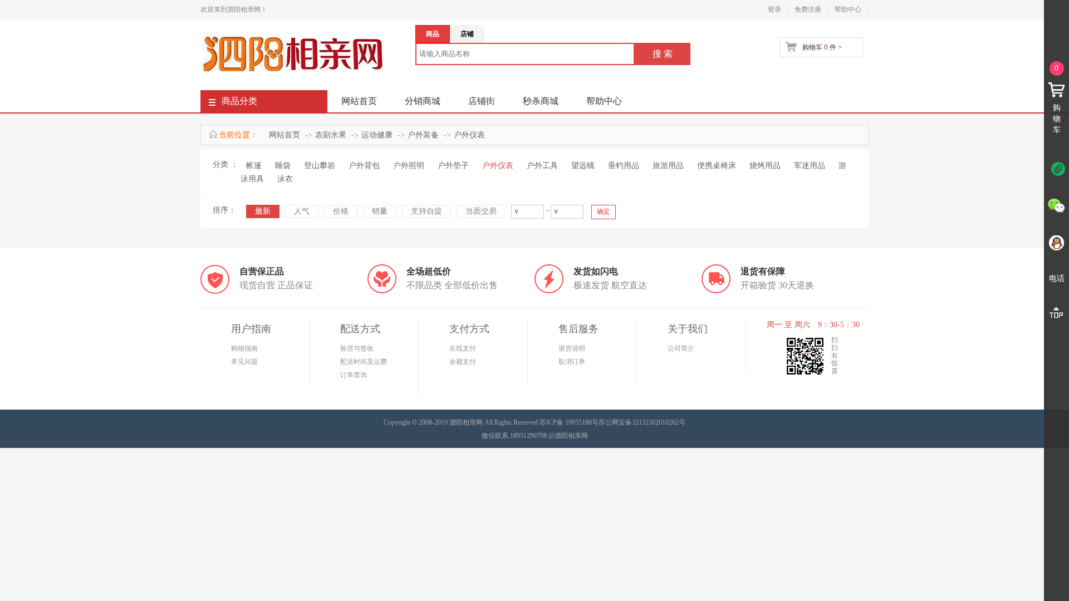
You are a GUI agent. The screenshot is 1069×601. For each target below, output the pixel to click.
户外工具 (542, 165)
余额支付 (462, 362)
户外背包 (364, 165)
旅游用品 (668, 165)
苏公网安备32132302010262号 (642, 422)
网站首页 (359, 101)
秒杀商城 (540, 101)
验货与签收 (357, 348)
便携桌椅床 (716, 165)
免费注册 (808, 9)
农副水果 (330, 135)
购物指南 (244, 348)
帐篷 (254, 165)
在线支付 (462, 348)
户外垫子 (453, 165)
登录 (774, 9)
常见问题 (244, 362)
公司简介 (681, 348)
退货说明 (571, 348)
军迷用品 (809, 165)
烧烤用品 (765, 165)
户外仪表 (469, 135)
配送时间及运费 (363, 362)
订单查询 (353, 375)
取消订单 (571, 362)
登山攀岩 (319, 165)
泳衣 (285, 179)
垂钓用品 (623, 165)
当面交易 (481, 211)
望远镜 (583, 165)
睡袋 (283, 165)
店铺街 (481, 101)
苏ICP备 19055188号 (569, 422)
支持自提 (426, 211)
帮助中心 (848, 9)
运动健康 (377, 135)
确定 (603, 211)
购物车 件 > (822, 47)
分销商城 (422, 101)
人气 (302, 211)
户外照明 (408, 165)
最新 (263, 211)
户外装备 (423, 135)
